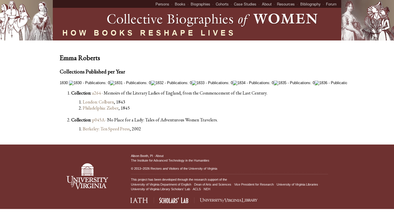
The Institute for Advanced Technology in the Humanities (170, 160)
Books (180, 4)
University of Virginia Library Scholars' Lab (160, 189)
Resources (286, 4)
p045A (98, 120)
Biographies (200, 4)
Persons (162, 4)
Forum (331, 4)
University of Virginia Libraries (297, 184)
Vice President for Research (254, 184)
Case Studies (245, 4)
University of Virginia (203, 168)
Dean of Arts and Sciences (212, 184)
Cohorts (222, 4)
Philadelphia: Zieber (101, 108)
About (267, 4)
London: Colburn (98, 102)
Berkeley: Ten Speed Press (106, 129)
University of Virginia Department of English (161, 184)
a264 (96, 93)
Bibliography (310, 4)
